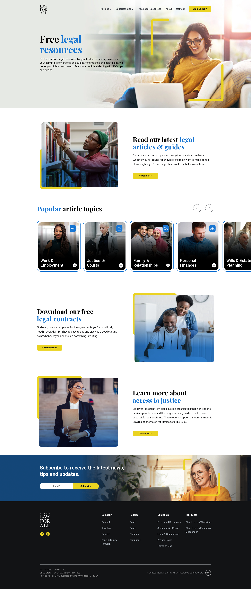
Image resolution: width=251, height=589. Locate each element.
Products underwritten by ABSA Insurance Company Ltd (175, 572)
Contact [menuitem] (106, 522)
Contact (180, 9)
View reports (145, 433)
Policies (105, 9)
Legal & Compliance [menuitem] (168, 534)
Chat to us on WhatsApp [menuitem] (198, 522)
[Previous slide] (197, 208)
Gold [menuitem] (132, 522)
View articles (145, 176)
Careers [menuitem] (106, 534)
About (169, 9)
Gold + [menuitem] (133, 528)
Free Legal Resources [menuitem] (169, 522)
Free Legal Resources (149, 9)
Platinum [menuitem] (134, 534)
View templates (49, 347)
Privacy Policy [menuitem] (164, 540)
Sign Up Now (200, 9)
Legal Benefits (123, 9)
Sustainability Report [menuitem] (168, 528)
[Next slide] (209, 208)
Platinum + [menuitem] (135, 540)
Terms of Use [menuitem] (164, 546)
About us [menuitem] (106, 528)
